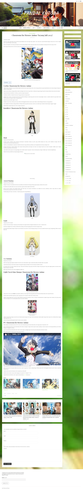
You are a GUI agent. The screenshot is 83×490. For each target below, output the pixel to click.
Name (5, 431)
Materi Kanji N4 (67, 131)
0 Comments (59, 395)
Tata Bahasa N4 (68, 167)
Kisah (66, 120)
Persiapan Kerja (68, 154)
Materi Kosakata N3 (68, 140)
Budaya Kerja (67, 94)
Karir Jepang (46, 28)
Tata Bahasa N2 (68, 162)
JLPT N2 (66, 109)
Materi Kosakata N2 (68, 138)
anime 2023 (8, 393)
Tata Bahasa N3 (68, 165)
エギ (5, 395)
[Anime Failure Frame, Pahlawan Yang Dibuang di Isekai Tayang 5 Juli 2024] (51, 384)
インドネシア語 (59, 28)
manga (13, 393)
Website (5, 440)
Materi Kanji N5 (67, 134)
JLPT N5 (66, 116)
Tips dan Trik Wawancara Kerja (70, 171)
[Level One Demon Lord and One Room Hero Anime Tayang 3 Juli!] (13, 384)
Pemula (66, 151)
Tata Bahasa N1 (68, 160)
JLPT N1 (66, 107)
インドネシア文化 (68, 178)
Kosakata (66, 123)
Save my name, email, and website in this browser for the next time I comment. (17, 446)
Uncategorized (67, 176)
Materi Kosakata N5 (68, 145)
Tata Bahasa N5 (68, 169)
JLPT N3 (66, 112)
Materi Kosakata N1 (68, 136)
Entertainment (32, 33)
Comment (5, 448)
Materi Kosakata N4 (68, 143)
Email (5, 435)
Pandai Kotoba (41, 13)
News (53, 28)
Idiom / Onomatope (68, 103)
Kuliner (66, 127)
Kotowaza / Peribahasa (69, 125)
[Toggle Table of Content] (9, 82)
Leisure (66, 129)
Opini (66, 149)
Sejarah (66, 156)
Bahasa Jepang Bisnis (68, 92)
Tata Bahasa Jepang (68, 158)
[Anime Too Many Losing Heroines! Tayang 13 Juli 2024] (32, 384)
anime (25, 374)
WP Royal (8, 488)
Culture (39, 28)
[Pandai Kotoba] (5, 28)
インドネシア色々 (68, 180)
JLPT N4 (66, 114)
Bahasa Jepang (26, 28)
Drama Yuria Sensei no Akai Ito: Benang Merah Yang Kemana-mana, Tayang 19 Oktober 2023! (31, 417)
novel (16, 393)
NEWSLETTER (5, 483)
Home (20, 28)
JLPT (33, 28)
